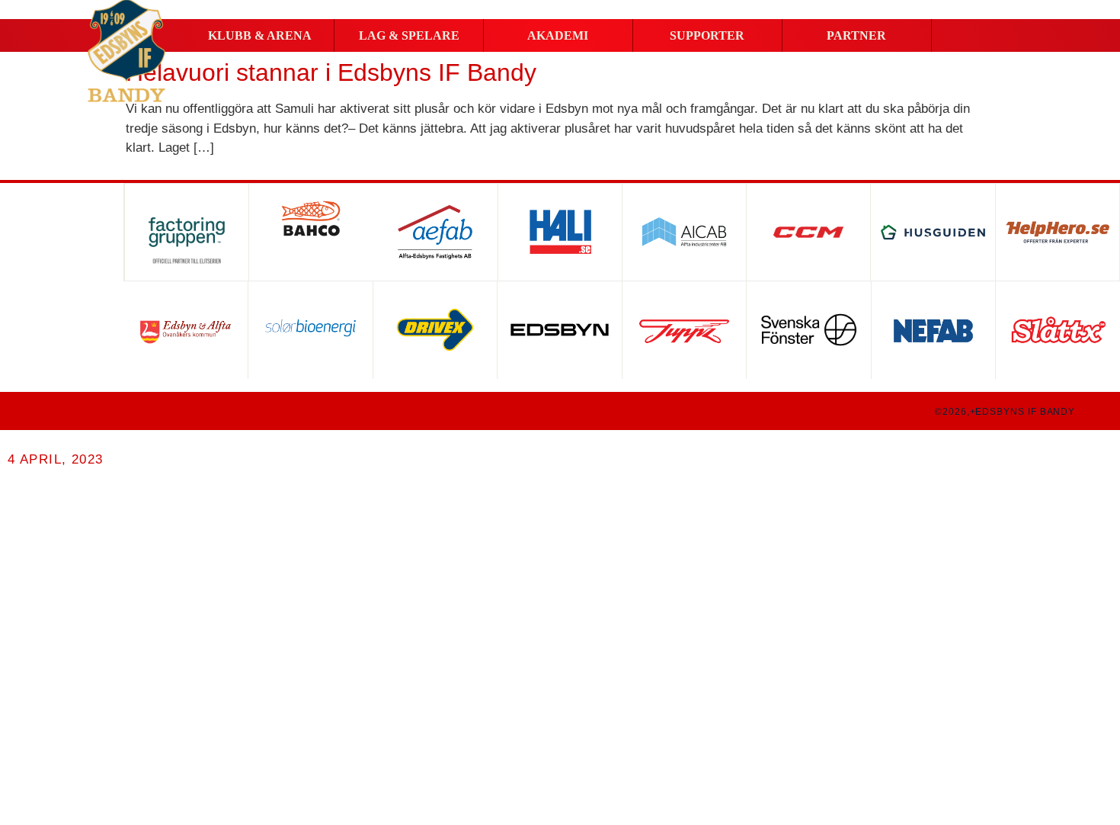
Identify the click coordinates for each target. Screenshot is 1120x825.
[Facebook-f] (52, 411)
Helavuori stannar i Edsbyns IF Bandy (331, 72)
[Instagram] (81, 411)
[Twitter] (110, 411)
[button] (259, 36)
